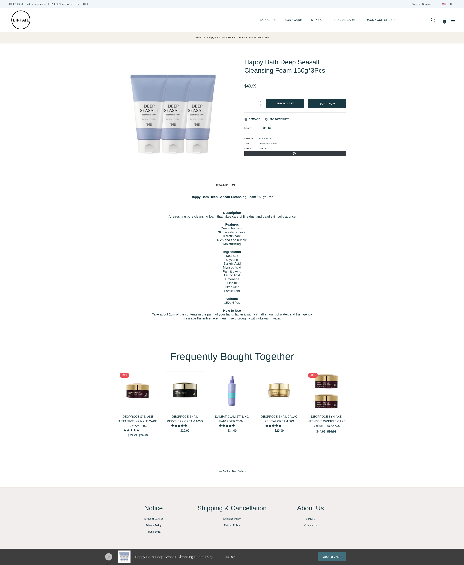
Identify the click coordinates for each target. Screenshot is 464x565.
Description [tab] (225, 184)
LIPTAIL (310, 518)
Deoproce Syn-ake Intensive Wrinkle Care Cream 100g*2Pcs (326, 421)
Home (198, 37)
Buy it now (327, 103)
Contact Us (310, 525)
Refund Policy (232, 525)
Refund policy (153, 531)
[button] (132, 430)
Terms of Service (153, 518)
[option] (137, 410)
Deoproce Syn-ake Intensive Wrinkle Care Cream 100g (137, 421)
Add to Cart (332, 556)
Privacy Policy (153, 525)
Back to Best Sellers (234, 471)
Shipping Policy (232, 518)
